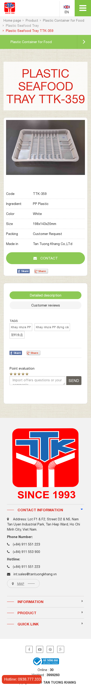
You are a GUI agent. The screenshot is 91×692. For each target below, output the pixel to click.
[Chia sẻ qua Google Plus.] (41, 271)
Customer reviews (45, 305)
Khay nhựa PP (21, 327)
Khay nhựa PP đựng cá (52, 327)
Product (32, 20)
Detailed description (45, 295)
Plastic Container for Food (63, 20)
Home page (12, 20)
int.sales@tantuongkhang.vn (35, 574)
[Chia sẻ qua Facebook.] (23, 271)
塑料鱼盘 (17, 335)
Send (74, 380)
